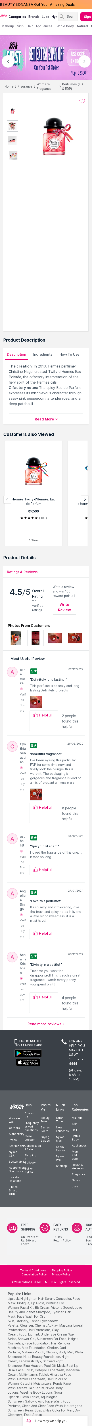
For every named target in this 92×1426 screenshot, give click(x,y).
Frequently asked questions (32, 1126)
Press (13, 1140)
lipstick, (14, 1298)
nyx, (39, 1361)
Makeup (77, 1117)
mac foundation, (34, 1348)
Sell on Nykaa (29, 1170)
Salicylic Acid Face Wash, (43, 1401)
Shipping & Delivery (30, 1159)
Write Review (64, 607)
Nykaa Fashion (61, 1148)
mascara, (66, 1325)
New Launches (62, 1129)
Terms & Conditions (33, 1270)
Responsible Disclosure (17, 1169)
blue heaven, (33, 1365)
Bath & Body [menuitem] (65, 26)
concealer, (64, 1298)
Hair (74, 1130)
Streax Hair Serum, (31, 1388)
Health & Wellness (78, 1166)
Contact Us (30, 1115)
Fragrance (25, 86)
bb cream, (42, 1307)
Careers (14, 1128)
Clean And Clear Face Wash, (42, 1406)
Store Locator (30, 1137)
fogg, (23, 1334)
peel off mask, (55, 1365)
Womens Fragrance (44, 86)
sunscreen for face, (52, 1339)
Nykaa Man (60, 1138)
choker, (53, 1348)
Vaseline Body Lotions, (36, 1392)
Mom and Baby (75, 1155)
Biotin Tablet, (30, 1397)
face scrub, (25, 1370)
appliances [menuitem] (44, 26)
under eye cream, (54, 1334)
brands (34, 17)
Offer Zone (59, 1119)
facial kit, (27, 1307)
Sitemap (61, 1166)
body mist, (66, 1352)
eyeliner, (58, 1312)
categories (17, 17)
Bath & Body (76, 1137)
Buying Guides (45, 1138)
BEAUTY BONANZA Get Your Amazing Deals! (37, 4)
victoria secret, (62, 1307)
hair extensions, (39, 1330)
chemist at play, (47, 1325)
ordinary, (22, 1321)
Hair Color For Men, (60, 1410)
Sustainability (17, 1161)
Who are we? (14, 1120)
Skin (74, 1124)
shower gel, (27, 1339)
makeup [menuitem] (8, 26)
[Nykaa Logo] (3, 15)
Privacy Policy (61, 1274)
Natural (76, 1180)
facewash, (27, 1361)
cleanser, (27, 1325)
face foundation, (37, 1343)
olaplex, (52, 1352)
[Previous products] (7, 499)
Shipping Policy (62, 1270)
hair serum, (46, 1298)
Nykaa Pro (60, 1158)
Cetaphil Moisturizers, (36, 1383)
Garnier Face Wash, (31, 1379)
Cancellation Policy (34, 1274)
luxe (45, 17)
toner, (35, 1321)
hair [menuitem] (30, 26)
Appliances (79, 1145)
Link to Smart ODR (13, 1190)
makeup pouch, (33, 1352)
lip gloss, (38, 1303)
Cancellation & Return (33, 1147)
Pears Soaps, (35, 1410)
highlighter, (29, 1298)
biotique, (23, 1303)
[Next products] (84, 499)
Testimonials (17, 1146)
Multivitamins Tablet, (34, 1374)
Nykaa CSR (13, 1153)
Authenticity (16, 1134)
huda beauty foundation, (42, 1357)
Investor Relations (15, 1179)
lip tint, (34, 1334)
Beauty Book (45, 1119)
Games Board (45, 1129)
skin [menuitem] (20, 26)
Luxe (75, 1186)
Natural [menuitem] (82, 26)
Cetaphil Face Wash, (50, 1370)
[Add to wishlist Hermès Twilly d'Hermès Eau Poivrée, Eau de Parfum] (82, 101)
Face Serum (33, 1415)
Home (9, 86)
